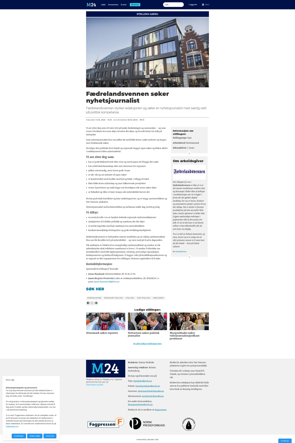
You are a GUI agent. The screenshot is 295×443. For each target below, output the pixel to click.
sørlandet (158, 298)
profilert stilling (113, 298)
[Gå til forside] (91, 4)
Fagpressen (160, 409)
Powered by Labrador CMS (147, 440)
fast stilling (143, 298)
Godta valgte (35, 436)
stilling (130, 298)
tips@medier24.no (142, 381)
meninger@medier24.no (147, 386)
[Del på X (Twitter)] (92, 303)
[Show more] (189, 153)
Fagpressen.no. (12, 426)
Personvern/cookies (94, 384)
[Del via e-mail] (96, 303)
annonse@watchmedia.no (151, 391)
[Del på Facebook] (88, 303)
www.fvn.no (180, 251)
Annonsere (113, 5)
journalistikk (94, 298)
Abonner (135, 5)
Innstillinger (285, 441)
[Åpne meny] (205, 5)
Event (124, 5)
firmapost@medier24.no (140, 404)
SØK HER (95, 289)
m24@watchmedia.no (153, 396)
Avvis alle (50, 436)
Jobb (103, 5)
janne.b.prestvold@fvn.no (106, 281)
